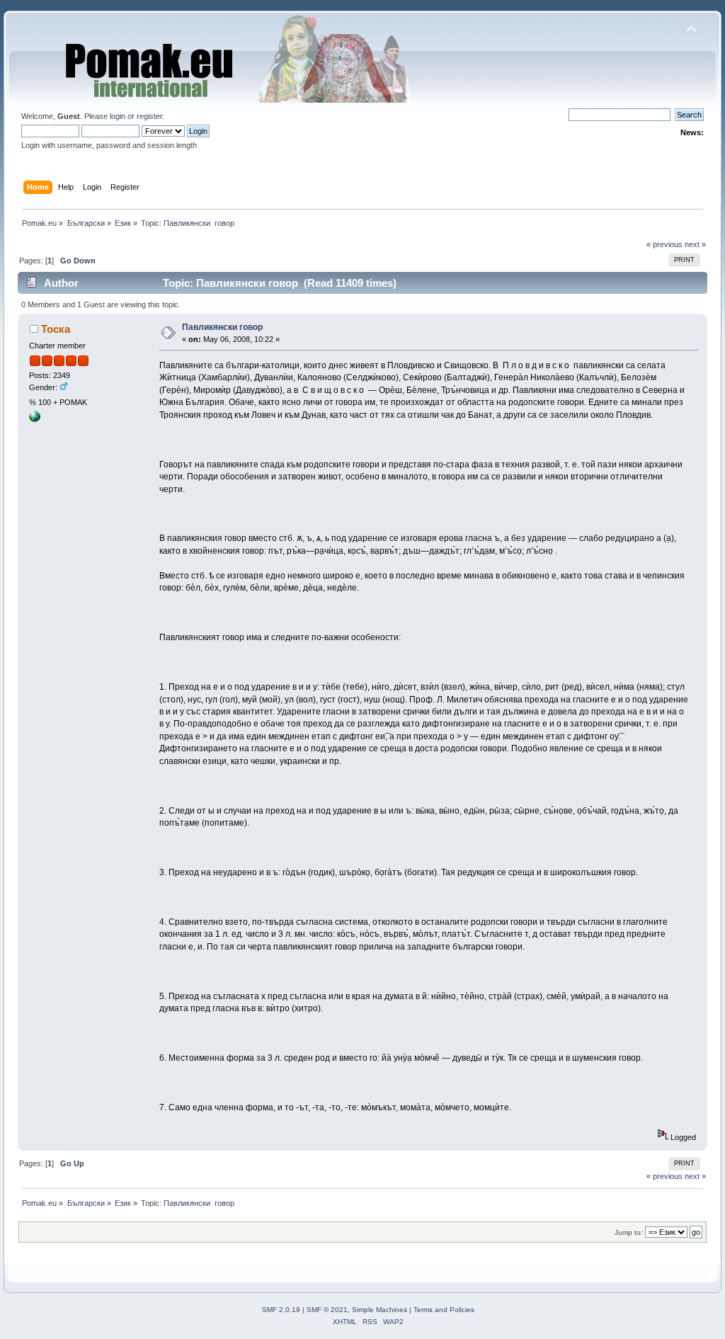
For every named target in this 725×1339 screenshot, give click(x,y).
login (117, 116)
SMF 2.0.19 (281, 1310)
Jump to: (629, 1232)
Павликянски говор (222, 327)
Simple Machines (379, 1310)
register (149, 116)
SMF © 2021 (327, 1310)
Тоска (55, 329)
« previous (664, 244)
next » (695, 244)
